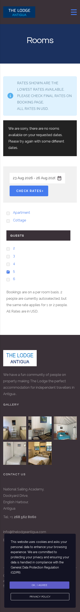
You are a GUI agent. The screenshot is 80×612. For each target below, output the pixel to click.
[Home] (19, 12)
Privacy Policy (40, 596)
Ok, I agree (39, 585)
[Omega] (39, 453)
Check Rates (29, 191)
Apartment (21, 213)
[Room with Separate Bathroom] (14, 427)
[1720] (39, 427)
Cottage (19, 220)
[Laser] (14, 453)
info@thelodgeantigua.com (24, 532)
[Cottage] (65, 427)
